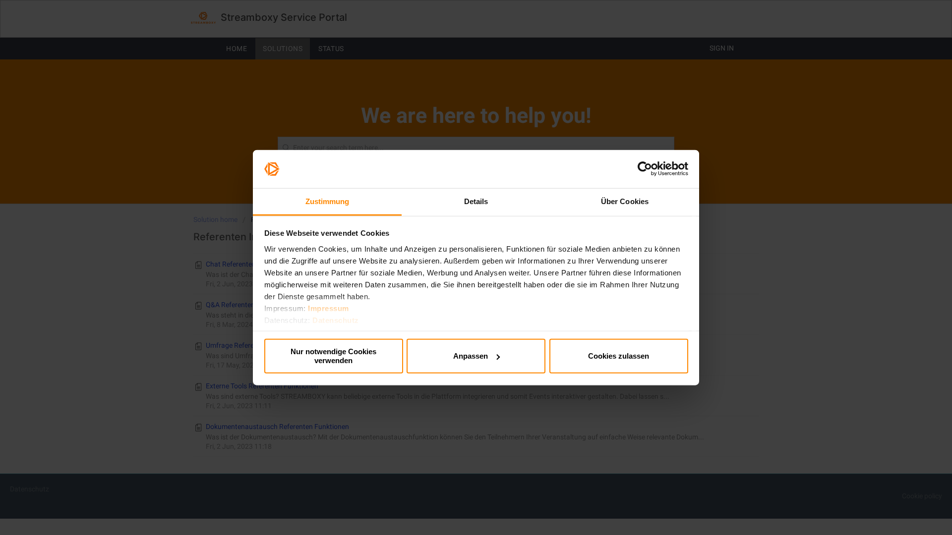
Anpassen (470, 356)
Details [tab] (476, 201)
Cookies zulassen (618, 356)
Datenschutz (335, 320)
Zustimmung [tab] (327, 201)
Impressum (328, 308)
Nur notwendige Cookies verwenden (333, 356)
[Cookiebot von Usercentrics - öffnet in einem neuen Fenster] (644, 168)
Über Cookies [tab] (625, 201)
